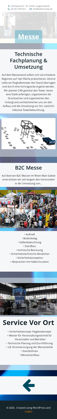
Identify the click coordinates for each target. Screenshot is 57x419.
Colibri (28, 411)
